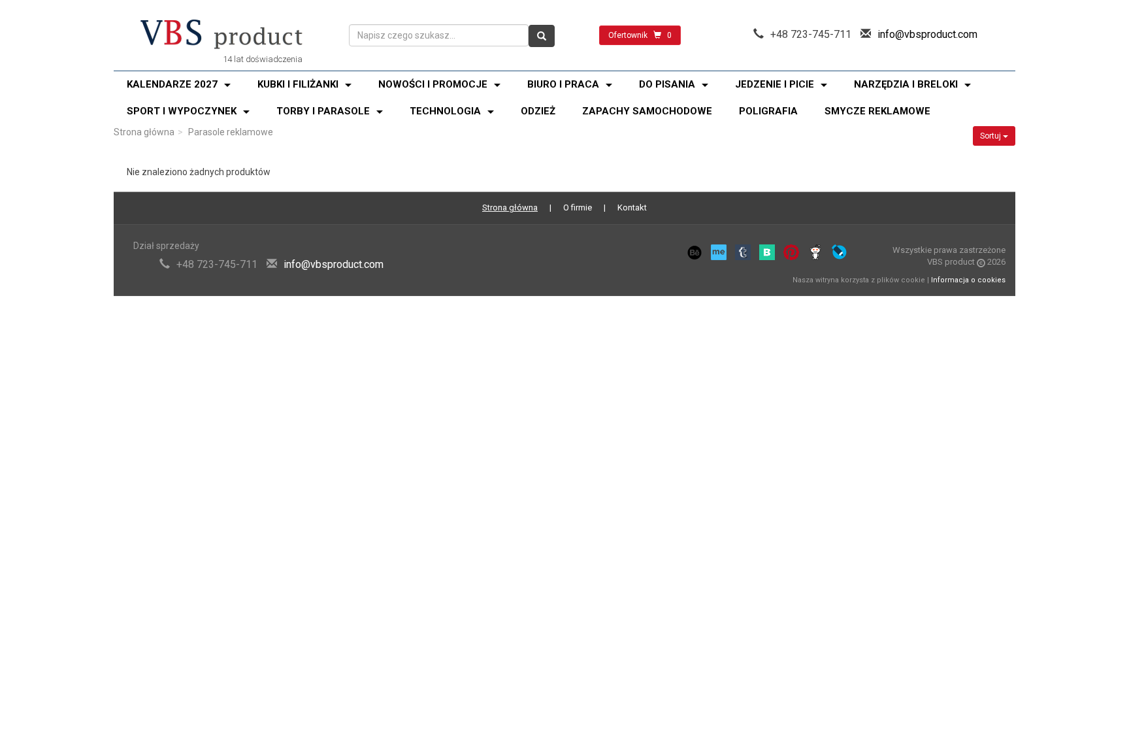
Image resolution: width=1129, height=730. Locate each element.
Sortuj (991, 136)
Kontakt (632, 207)
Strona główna (144, 132)
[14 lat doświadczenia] (221, 35)
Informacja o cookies (968, 280)
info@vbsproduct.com (927, 34)
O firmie (577, 207)
